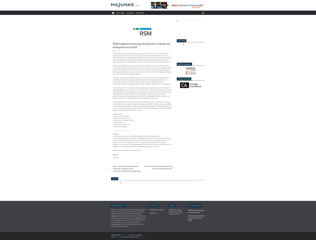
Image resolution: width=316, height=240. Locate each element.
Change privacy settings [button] (175, 209)
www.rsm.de (137, 150)
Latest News (140, 13)
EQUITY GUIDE (120, 13)
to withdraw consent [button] (174, 214)
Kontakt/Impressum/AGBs (156, 209)
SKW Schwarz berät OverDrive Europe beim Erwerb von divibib (196, 218)
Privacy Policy (153, 213)
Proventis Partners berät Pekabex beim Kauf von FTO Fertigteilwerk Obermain (158, 167)
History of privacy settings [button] (175, 212)
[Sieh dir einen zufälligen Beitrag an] (203, 13)
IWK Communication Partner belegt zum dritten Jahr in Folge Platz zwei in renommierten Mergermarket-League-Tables (127, 168)
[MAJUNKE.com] (113, 13)
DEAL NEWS (130, 13)
